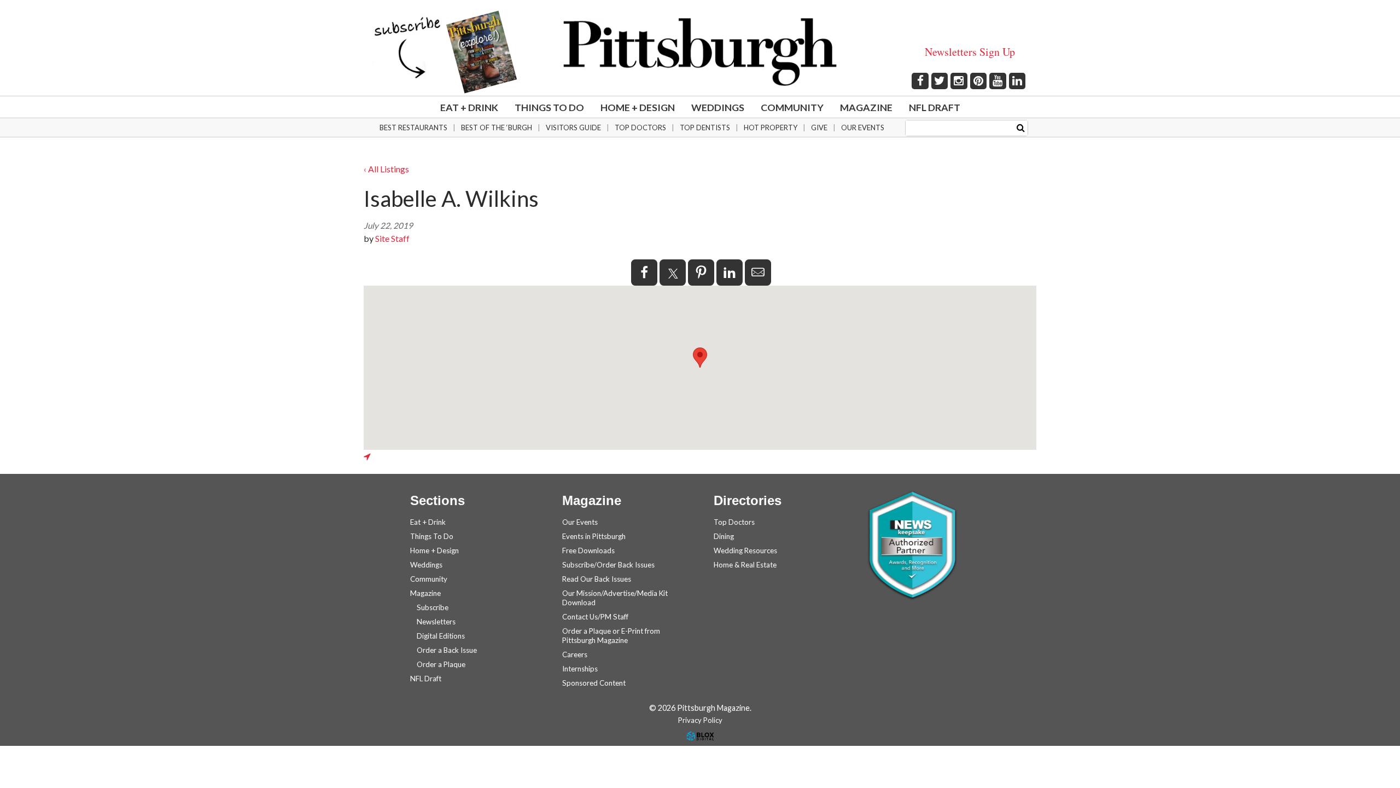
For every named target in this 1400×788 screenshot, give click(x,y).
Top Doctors (640, 127)
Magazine (866, 107)
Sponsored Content (594, 683)
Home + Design (637, 107)
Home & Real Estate (745, 564)
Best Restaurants (413, 127)
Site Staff (392, 238)
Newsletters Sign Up (970, 51)
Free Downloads (588, 550)
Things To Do (549, 107)
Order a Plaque (441, 664)
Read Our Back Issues (596, 579)
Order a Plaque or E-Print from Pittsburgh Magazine (611, 636)
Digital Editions (441, 635)
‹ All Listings (386, 169)
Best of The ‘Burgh (496, 127)
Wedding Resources (745, 550)
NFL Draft (934, 107)
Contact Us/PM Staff (595, 616)
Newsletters (436, 621)
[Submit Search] (1021, 127)
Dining (724, 536)
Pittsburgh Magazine (700, 52)
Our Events (862, 127)
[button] (700, 357)
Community (792, 107)
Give (819, 127)
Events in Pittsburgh (594, 536)
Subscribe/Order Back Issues (608, 564)
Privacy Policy (700, 720)
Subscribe (432, 607)
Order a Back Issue (447, 650)
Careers (574, 654)
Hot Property (770, 127)
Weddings (717, 107)
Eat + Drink (469, 107)
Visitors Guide (573, 127)
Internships (580, 668)
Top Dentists (705, 127)
